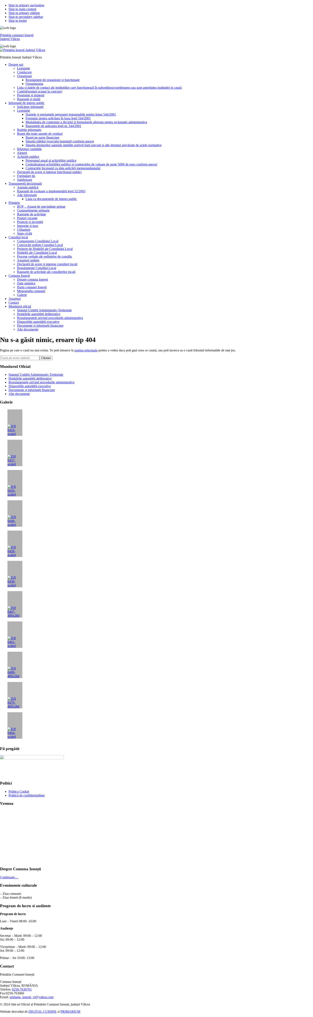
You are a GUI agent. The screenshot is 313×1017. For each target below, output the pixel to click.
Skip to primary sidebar (24, 13)
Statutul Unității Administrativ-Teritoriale (36, 374)
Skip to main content (22, 9)
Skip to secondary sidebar (26, 17)
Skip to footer (18, 20)
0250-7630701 (22, 989)
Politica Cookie (19, 791)
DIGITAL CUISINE (43, 1011)
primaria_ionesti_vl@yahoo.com (31, 997)
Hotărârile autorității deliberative (30, 378)
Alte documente (19, 394)
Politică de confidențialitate (27, 795)
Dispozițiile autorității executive (30, 386)
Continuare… (9, 877)
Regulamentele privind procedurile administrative (42, 382)
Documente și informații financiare (32, 390)
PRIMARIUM (70, 1011)
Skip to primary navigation (26, 5)
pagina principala (86, 350)
